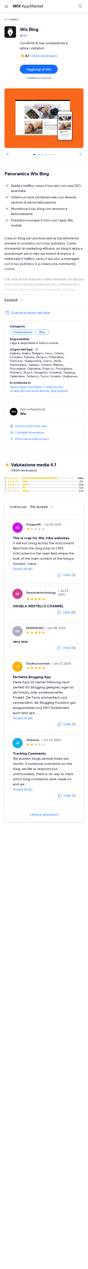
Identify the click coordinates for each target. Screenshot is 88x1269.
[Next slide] (80, 154)
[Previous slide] (7, 154)
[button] (37, 349)
